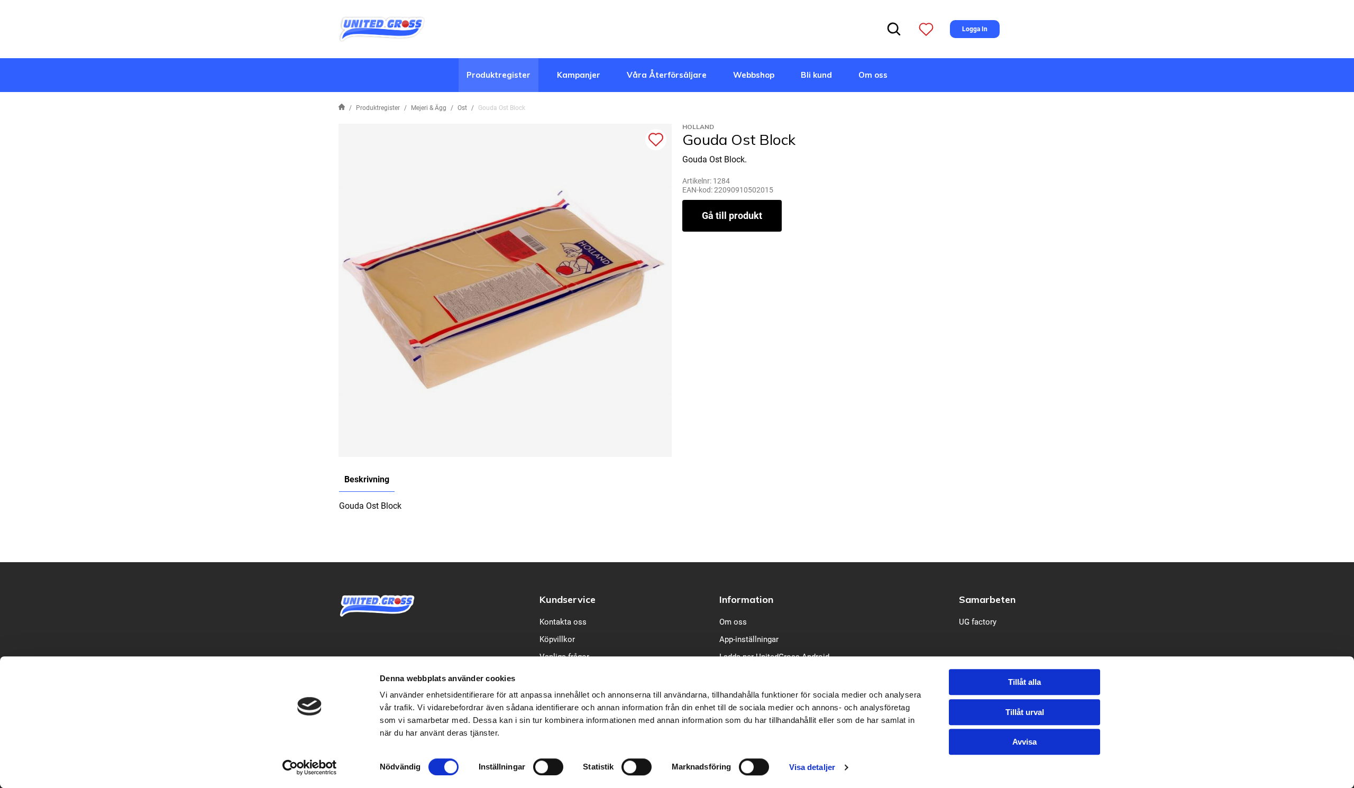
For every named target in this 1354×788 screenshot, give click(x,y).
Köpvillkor (557, 639)
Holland (698, 127)
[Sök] (893, 29)
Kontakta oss (563, 622)
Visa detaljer (812, 767)
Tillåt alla (1024, 681)
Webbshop (753, 75)
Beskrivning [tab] (366, 479)
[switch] (548, 766)
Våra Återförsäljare (667, 75)
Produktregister (498, 75)
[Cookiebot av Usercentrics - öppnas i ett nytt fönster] (309, 767)
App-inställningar (749, 639)
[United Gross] (381, 28)
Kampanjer (578, 75)
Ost (462, 108)
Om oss (873, 75)
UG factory (977, 622)
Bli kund (816, 75)
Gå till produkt (732, 215)
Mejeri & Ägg (428, 108)
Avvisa (1024, 741)
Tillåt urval (1024, 712)
